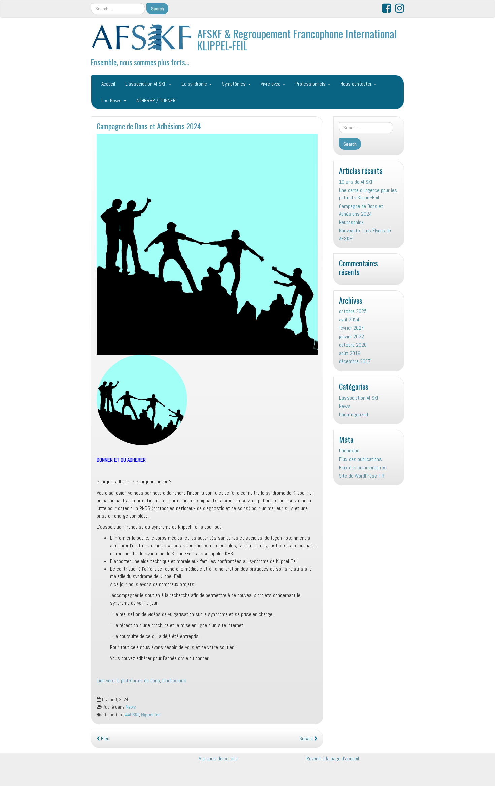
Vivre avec (271, 83)
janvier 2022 (351, 336)
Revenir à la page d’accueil (332, 758)
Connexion (349, 450)
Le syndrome (195, 83)
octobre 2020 (353, 344)
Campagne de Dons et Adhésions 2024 (149, 125)
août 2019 (349, 353)
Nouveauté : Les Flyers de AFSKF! (365, 234)
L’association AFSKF (146, 83)
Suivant (306, 739)
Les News (112, 100)
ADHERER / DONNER (156, 100)
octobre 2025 (353, 311)
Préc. (105, 739)
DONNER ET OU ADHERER (121, 459)
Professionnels (311, 83)
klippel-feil (150, 715)
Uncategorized (353, 414)
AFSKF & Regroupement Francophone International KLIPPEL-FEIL (297, 39)
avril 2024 (349, 319)
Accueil (108, 83)
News (131, 707)
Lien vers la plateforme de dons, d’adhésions (141, 680)
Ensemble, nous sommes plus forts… (140, 61)
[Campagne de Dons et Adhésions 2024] (207, 244)
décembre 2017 (355, 361)
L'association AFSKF (359, 397)
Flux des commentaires (363, 467)
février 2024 (351, 328)
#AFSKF (132, 715)
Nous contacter (356, 83)
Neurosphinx (351, 222)
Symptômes (234, 83)
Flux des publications (360, 459)
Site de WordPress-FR (361, 475)
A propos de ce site (218, 758)
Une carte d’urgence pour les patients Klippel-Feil (368, 194)
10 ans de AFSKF (356, 181)
